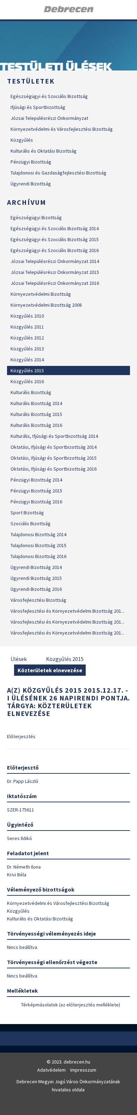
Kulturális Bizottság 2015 (36, 414)
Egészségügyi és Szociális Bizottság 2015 (55, 239)
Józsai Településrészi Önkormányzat (49, 118)
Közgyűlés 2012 (27, 338)
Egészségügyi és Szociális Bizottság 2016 (55, 250)
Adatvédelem (51, 1070)
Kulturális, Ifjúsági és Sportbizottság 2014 (54, 436)
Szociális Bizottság (31, 523)
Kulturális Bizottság (31, 392)
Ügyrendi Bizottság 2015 (36, 578)
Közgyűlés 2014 (27, 359)
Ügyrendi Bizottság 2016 (36, 589)
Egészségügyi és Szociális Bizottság (49, 96)
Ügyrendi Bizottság (31, 183)
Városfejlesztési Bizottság (38, 600)
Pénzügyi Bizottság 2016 (36, 501)
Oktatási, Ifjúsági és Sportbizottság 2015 (54, 458)
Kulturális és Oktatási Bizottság (44, 151)
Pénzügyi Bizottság (31, 162)
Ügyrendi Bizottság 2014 (36, 567)
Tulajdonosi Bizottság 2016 (38, 556)
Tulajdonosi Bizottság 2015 (38, 545)
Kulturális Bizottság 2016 (36, 425)
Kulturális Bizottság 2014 (36, 403)
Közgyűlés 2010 (27, 316)
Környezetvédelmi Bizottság (41, 294)
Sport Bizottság (27, 512)
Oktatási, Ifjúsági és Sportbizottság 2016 (54, 469)
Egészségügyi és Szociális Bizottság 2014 (55, 228)
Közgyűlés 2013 (27, 348)
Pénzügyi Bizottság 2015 (36, 491)
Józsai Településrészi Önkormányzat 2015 (55, 272)
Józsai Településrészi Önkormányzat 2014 (55, 261)
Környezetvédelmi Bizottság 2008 (46, 305)
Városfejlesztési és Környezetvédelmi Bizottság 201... (67, 611)
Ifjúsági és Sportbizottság (38, 107)
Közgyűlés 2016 (27, 381)
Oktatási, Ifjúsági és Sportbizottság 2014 (54, 447)
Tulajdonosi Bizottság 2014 (38, 534)
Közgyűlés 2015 (27, 370)
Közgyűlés (22, 140)
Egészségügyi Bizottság (36, 217)
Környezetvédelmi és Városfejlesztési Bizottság (62, 129)
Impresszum (83, 1070)
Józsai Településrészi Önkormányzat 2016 (55, 283)
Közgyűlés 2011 (27, 327)
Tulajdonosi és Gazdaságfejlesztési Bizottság (58, 173)
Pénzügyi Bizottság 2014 (36, 480)
